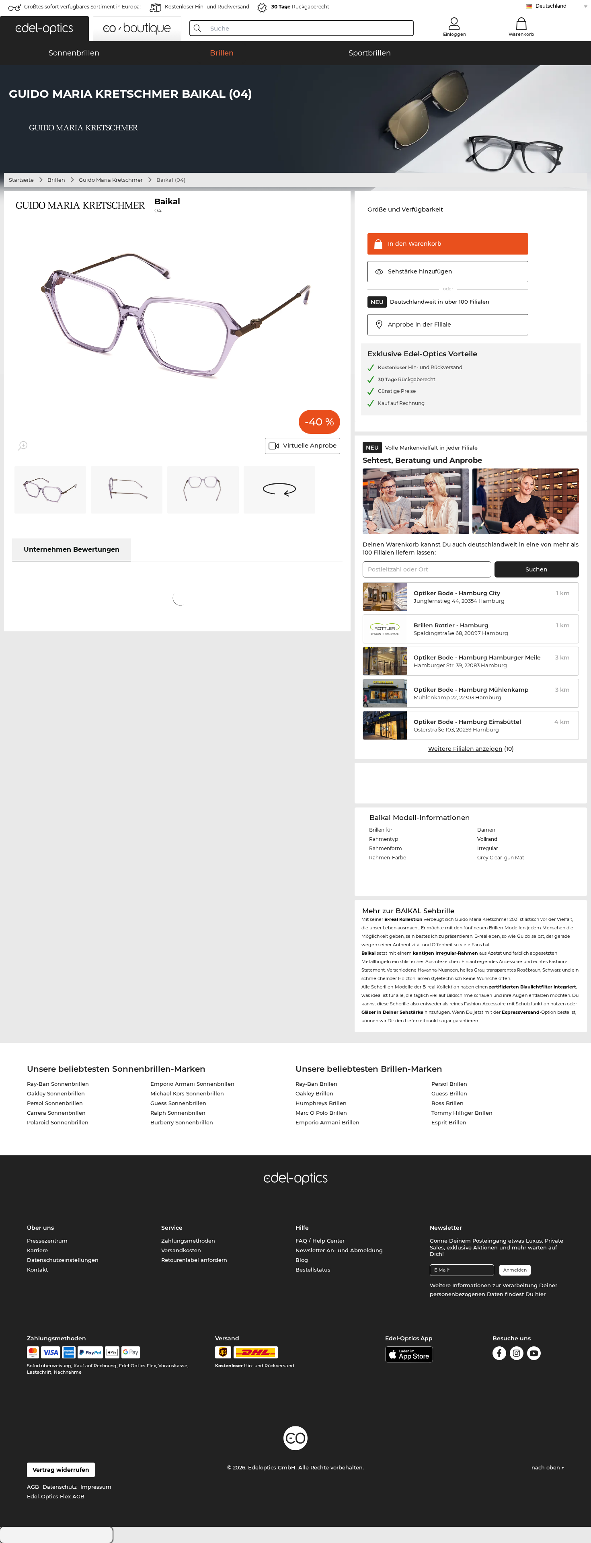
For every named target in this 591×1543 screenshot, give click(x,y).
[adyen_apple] (112, 1352)
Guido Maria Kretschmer (111, 180)
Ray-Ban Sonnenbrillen (58, 1084)
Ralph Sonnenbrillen (177, 1112)
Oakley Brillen (314, 1093)
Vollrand (487, 839)
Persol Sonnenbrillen (55, 1103)
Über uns (40, 1227)
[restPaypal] (90, 1352)
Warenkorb (521, 34)
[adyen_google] (130, 1352)
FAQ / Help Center (320, 1240)
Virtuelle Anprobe (310, 445)
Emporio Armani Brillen (327, 1122)
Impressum (95, 1486)
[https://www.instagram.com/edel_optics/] (516, 1353)
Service (172, 1227)
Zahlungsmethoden (188, 1240)
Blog (302, 1260)
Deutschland (551, 6)
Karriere (37, 1250)
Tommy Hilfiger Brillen (461, 1112)
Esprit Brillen (448, 1122)
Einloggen (454, 34)
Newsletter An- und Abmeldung (339, 1250)
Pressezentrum (47, 1240)
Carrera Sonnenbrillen (56, 1112)
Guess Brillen (449, 1093)
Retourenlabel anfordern (194, 1260)
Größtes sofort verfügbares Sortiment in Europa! (82, 7)
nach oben (546, 1467)
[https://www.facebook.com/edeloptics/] (499, 1353)
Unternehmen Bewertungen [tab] (71, 549)
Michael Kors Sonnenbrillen (187, 1093)
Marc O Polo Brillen (321, 1112)
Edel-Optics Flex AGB (55, 1496)
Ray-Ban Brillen (316, 1084)
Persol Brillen (449, 1084)
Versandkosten (181, 1250)
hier (540, 1294)
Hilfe (302, 1227)
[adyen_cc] (33, 1352)
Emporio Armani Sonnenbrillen (192, 1084)
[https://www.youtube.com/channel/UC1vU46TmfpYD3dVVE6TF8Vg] (534, 1353)
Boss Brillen (447, 1103)
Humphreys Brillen (321, 1103)
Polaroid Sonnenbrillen (57, 1122)
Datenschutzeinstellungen (62, 1260)
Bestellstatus (313, 1269)
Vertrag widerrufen (61, 1469)
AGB (33, 1486)
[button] (44, 28)
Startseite (21, 180)
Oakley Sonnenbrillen (56, 1093)
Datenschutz (60, 1486)
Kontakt (37, 1269)
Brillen (56, 180)
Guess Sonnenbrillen (178, 1103)
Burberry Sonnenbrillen (181, 1122)
